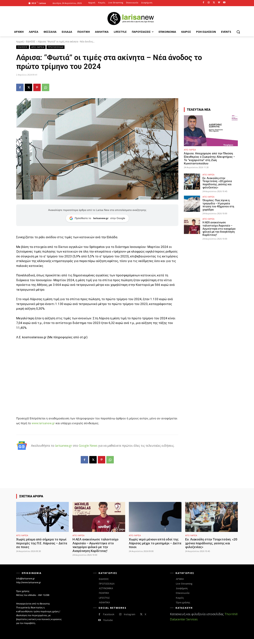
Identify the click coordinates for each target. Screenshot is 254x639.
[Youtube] (224, 3)
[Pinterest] (37, 87)
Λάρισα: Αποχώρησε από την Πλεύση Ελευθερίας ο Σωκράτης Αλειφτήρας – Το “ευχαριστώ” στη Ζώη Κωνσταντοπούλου (209, 158)
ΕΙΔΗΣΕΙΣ (30, 41)
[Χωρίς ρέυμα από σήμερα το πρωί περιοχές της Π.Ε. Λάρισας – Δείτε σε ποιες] (42, 517)
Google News (88, 446)
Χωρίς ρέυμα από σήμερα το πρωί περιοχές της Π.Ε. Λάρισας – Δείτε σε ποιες (41, 543)
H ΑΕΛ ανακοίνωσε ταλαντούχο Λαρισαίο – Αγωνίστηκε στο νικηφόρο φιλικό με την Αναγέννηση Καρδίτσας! (219, 228)
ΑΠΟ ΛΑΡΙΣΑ (37, 47)
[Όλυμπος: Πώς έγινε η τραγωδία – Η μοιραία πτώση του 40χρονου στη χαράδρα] (192, 204)
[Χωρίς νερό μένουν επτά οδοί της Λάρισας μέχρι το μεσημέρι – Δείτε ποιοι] (155, 517)
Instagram (129, 614)
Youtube (108, 620)
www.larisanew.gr (43, 423)
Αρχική (20, 41)
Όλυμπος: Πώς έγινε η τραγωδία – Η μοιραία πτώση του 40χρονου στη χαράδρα (218, 205)
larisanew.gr (63, 446)
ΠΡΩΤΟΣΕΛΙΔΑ (55, 47)
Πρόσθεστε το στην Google (100, 218)
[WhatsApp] (45, 87)
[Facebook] (203, 3)
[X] (214, 3)
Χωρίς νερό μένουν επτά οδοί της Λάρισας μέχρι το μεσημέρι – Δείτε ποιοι (155, 543)
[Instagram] (209, 3)
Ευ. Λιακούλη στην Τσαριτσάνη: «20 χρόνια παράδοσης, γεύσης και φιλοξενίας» (217, 183)
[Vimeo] (219, 3)
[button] (238, 31)
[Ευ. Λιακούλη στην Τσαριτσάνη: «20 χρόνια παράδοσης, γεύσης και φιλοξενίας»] (192, 182)
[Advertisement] (97, 371)
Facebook (108, 614)
